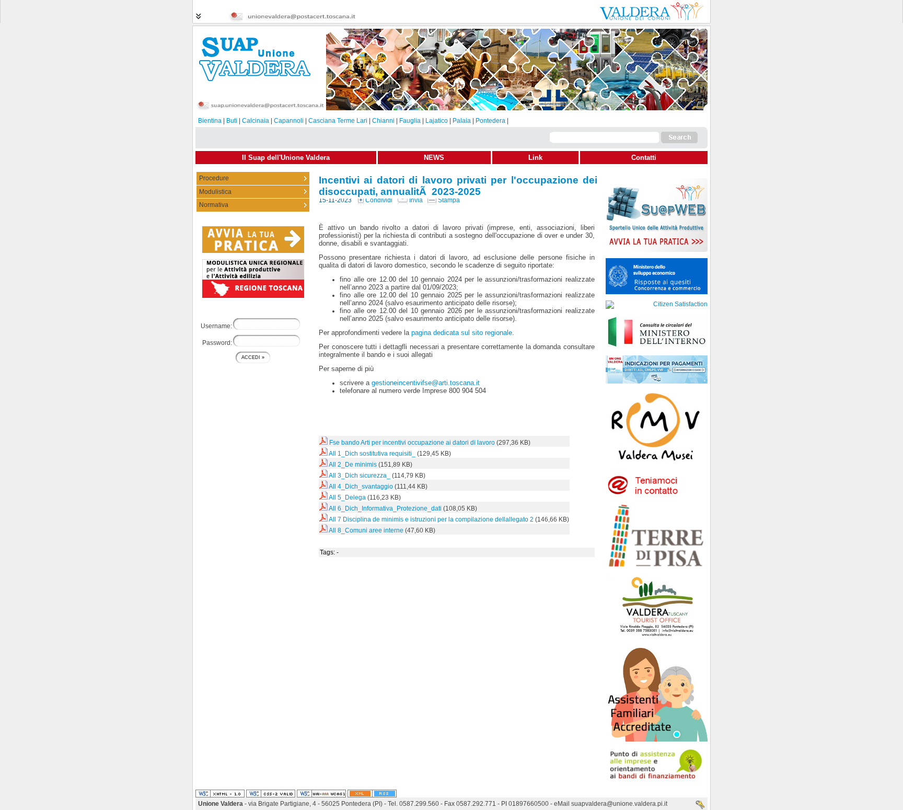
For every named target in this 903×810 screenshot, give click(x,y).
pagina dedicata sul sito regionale (461, 333)
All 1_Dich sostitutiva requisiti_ (372, 453)
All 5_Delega (347, 497)
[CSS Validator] (270, 793)
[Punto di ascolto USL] (657, 493)
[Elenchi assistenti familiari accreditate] (657, 739)
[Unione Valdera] (645, 20)
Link (535, 157)
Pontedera (490, 120)
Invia (415, 200)
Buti (231, 120)
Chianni (383, 120)
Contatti (643, 157)
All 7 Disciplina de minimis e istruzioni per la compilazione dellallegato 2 (431, 519)
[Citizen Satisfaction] (657, 304)
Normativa (213, 205)
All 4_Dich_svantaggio (361, 486)
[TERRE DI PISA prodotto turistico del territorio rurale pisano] (657, 567)
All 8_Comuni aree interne (366, 530)
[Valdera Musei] (657, 466)
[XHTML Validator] (220, 793)
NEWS (434, 157)
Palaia (462, 120)
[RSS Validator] (372, 793)
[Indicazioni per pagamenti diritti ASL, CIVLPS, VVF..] (657, 381)
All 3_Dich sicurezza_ (359, 475)
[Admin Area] (700, 805)
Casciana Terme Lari (337, 120)
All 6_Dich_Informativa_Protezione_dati (385, 508)
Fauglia (410, 120)
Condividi (378, 200)
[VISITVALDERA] (657, 637)
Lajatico (436, 120)
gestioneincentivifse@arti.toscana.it (426, 383)
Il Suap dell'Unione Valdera (286, 157)
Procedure (214, 178)
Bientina (210, 120)
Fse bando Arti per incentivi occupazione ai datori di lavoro (412, 442)
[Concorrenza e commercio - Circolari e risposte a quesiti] (657, 292)
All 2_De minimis (353, 464)
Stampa (448, 200)
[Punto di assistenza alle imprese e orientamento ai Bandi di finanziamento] (657, 778)
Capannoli (289, 120)
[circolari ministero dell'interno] (657, 347)
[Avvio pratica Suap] (657, 249)
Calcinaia (255, 120)
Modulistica (215, 191)
